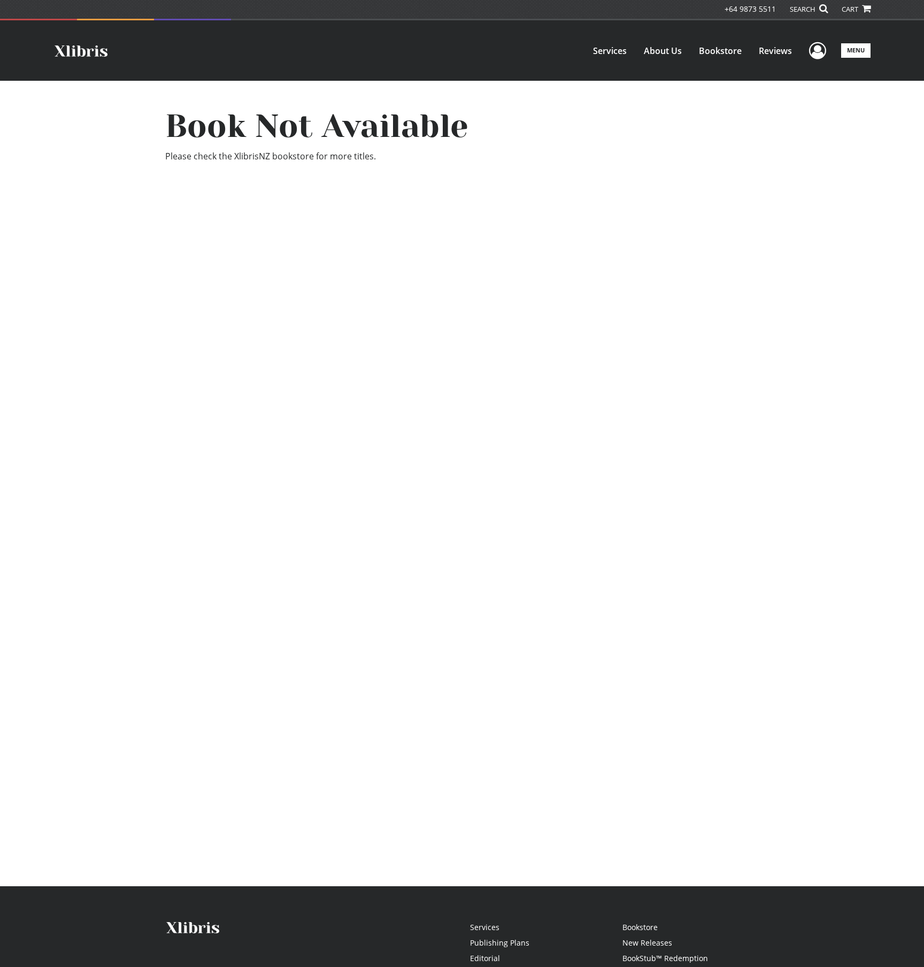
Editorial (485, 958)
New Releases (647, 943)
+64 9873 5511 (750, 9)
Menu (856, 50)
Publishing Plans (499, 943)
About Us (663, 51)
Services (610, 51)
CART (851, 9)
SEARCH (803, 9)
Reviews (775, 51)
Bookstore (720, 51)
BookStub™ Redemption (665, 958)
